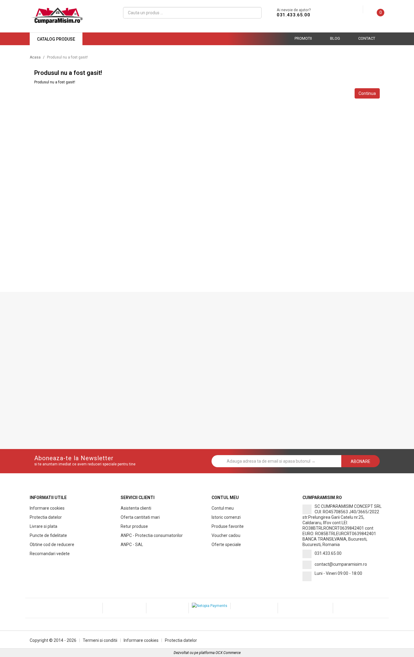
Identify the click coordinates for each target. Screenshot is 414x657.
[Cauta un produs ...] (254, 12)
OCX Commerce (228, 653)
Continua (367, 93)
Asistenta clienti (136, 508)
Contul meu (223, 508)
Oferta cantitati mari (140, 517)
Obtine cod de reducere (52, 544)
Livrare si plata (43, 526)
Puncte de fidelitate (48, 535)
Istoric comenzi (226, 517)
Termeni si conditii (100, 640)
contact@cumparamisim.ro (341, 564)
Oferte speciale (226, 544)
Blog (335, 38)
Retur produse (134, 526)
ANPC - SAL (132, 544)
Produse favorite (228, 526)
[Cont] (358, 9)
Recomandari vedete (50, 553)
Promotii (303, 38)
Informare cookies (47, 508)
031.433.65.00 (293, 15)
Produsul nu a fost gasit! (67, 57)
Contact (366, 38)
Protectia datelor (46, 517)
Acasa (35, 57)
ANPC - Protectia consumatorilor (152, 535)
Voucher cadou (226, 535)
